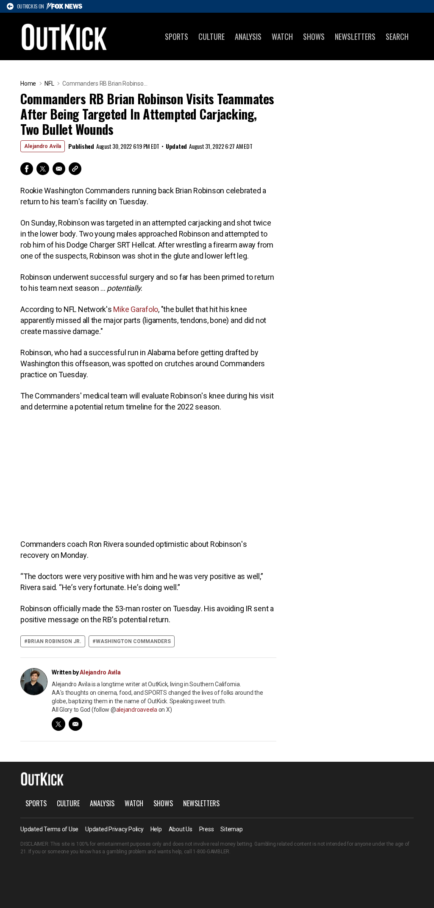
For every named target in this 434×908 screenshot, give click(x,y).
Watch (282, 36)
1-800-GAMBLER (211, 852)
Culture (211, 36)
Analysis (248, 36)
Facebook (26, 168)
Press (206, 829)
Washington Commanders (133, 641)
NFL (49, 83)
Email (59, 168)
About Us (180, 829)
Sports (176, 36)
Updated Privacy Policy (114, 829)
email (75, 724)
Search (397, 36)
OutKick (64, 36)
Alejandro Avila (42, 146)
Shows (314, 36)
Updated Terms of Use (49, 829)
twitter (58, 724)
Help (156, 829)
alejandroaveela (136, 709)
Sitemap (231, 829)
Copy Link (75, 168)
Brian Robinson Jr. (54, 641)
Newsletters (355, 36)
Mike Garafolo (135, 309)
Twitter (42, 168)
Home (28, 83)
